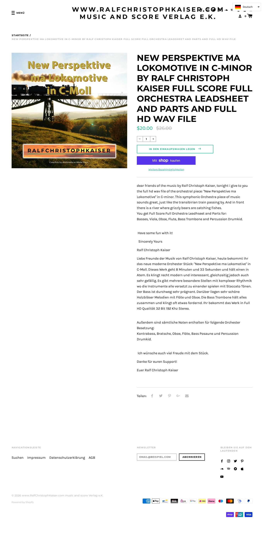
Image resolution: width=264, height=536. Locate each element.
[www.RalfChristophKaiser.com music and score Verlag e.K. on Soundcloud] (226, 10)
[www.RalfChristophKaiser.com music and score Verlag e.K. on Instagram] (207, 10)
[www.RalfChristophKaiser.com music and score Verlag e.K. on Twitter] (213, 10)
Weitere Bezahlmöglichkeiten (166, 169)
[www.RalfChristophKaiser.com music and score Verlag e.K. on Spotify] (232, 10)
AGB (92, 458)
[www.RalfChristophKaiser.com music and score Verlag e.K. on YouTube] (221, 476)
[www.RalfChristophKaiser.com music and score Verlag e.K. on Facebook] (201, 10)
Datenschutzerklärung (67, 458)
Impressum (36, 458)
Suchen (18, 458)
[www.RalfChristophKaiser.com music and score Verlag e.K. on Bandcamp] (235, 468)
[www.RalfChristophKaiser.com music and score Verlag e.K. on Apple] (242, 468)
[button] (246, 7)
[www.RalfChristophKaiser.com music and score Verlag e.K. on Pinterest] (219, 10)
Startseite (20, 35)
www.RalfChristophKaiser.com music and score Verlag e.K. (148, 13)
